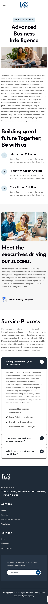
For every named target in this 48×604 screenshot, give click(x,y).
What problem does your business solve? (19, 363)
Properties (5, 543)
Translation (5, 524)
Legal (3, 510)
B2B (3, 539)
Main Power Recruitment (10, 519)
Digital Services (7, 548)
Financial (4, 515)
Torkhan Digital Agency (24, 596)
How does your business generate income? (18, 439)
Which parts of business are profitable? (20, 453)
